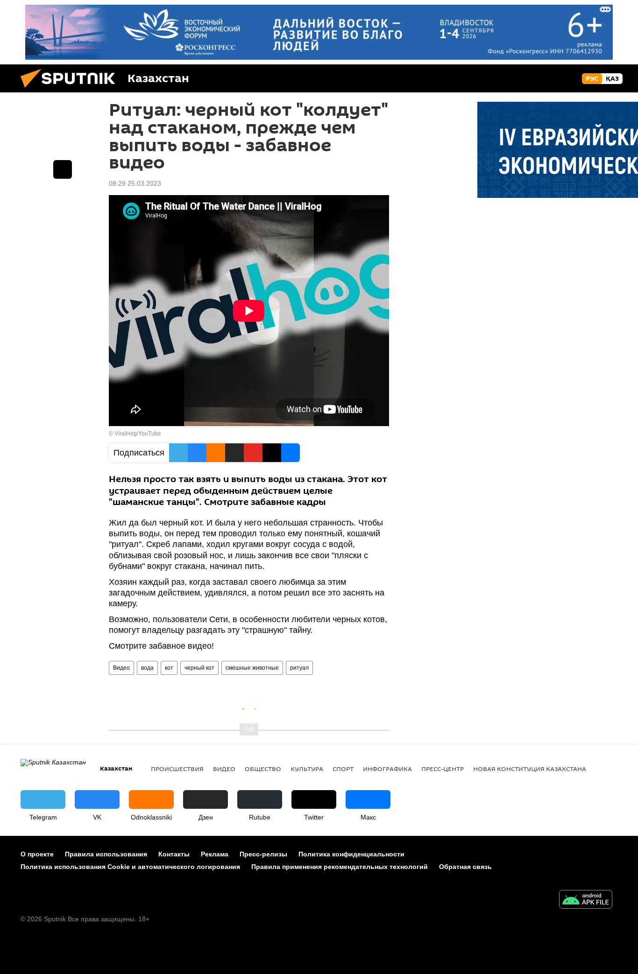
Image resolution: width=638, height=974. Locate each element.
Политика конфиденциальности (351, 854)
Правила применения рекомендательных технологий (339, 866)
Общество (263, 768)
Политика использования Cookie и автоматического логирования (130, 866)
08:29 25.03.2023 (135, 183)
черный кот (199, 668)
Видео (121, 668)
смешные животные (252, 668)
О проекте (37, 854)
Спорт (343, 768)
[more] (62, 169)
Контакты (174, 854)
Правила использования (106, 854)
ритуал (299, 668)
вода (147, 668)
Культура (307, 768)
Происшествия (177, 768)
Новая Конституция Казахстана (529, 768)
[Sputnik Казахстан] (71, 90)
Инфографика (387, 768)
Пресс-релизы (263, 854)
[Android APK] (585, 900)
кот (169, 668)
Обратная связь (465, 866)
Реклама (214, 854)
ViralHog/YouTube (137, 433)
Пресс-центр (442, 768)
